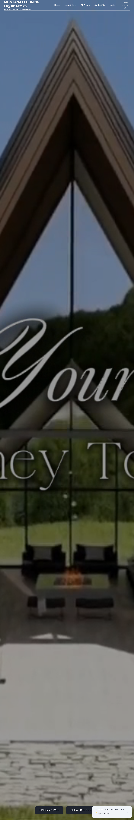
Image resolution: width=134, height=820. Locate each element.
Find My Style (49, 810)
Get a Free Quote (82, 810)
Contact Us (99, 5)
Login (112, 5)
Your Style (69, 5)
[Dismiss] (127, 812)
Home (57, 5)
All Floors (85, 5)
